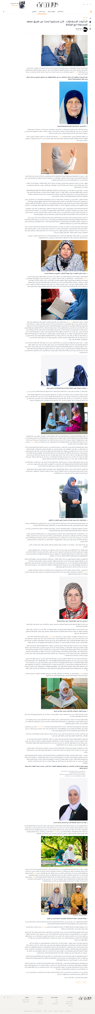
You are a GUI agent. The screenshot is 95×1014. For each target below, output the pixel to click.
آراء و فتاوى (85, 17)
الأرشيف (55, 1011)
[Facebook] (90, 18)
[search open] (4, 11)
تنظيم (34, 873)
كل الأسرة (79, 29)
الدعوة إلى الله (40, 727)
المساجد (85, 572)
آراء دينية (78, 982)
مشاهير (41, 999)
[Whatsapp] (90, 25)
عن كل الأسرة (68, 1011)
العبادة (55, 831)
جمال (56, 1001)
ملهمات (84, 982)
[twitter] (84, 5)
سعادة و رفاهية (69, 1003)
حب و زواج (70, 1005)
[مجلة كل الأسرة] (85, 998)
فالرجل (80, 673)
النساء (70, 322)
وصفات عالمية (25, 999)
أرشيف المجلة (15, 5)
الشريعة (32, 442)
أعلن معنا (61, 1011)
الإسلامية (85, 278)
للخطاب (76, 72)
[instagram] (87, 5)
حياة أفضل (60, 11)
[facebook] (91, 5)
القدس (60, 136)
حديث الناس (42, 11)
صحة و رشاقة (70, 1001)
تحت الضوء (40, 1001)
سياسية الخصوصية (28, 1011)
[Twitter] (90, 22)
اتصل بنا (50, 1011)
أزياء (57, 999)
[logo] (47, 5)
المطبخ (34, 11)
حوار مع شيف (26, 1001)
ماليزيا (42, 927)
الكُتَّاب (45, 1011)
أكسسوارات (55, 1003)
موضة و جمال (51, 11)
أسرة (71, 999)
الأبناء (33, 877)
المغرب (51, 636)
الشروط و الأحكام (38, 1011)
